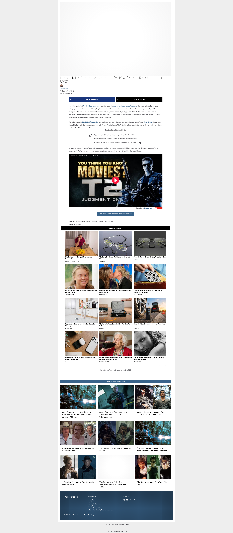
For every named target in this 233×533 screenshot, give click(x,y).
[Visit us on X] (135, 500)
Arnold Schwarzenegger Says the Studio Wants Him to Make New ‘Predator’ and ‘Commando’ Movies (76, 414)
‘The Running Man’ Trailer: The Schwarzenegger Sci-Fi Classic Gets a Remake (113, 484)
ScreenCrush (148, 208)
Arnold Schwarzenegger (91, 106)
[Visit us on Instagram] (124, 500)
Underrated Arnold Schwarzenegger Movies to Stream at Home (78, 449)
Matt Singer (64, 89)
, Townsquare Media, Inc (83, 515)
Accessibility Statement (94, 504)
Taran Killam (148, 122)
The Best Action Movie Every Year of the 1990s (152, 483)
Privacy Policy (91, 506)
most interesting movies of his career (125, 106)
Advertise (90, 502)
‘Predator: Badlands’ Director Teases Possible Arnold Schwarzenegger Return (152, 449)
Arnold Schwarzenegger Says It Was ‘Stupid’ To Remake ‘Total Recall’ (150, 413)
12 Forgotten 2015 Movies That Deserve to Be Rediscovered (78, 483)
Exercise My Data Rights (94, 508)
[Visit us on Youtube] (128, 500)
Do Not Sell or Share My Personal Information (100, 510)
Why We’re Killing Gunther (90, 122)
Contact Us (91, 500)
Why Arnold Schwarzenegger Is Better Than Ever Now (116, 214)
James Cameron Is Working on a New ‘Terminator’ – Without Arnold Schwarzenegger (113, 414)
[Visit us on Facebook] (131, 500)
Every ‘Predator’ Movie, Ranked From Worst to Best (115, 449)
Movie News (79, 224)
